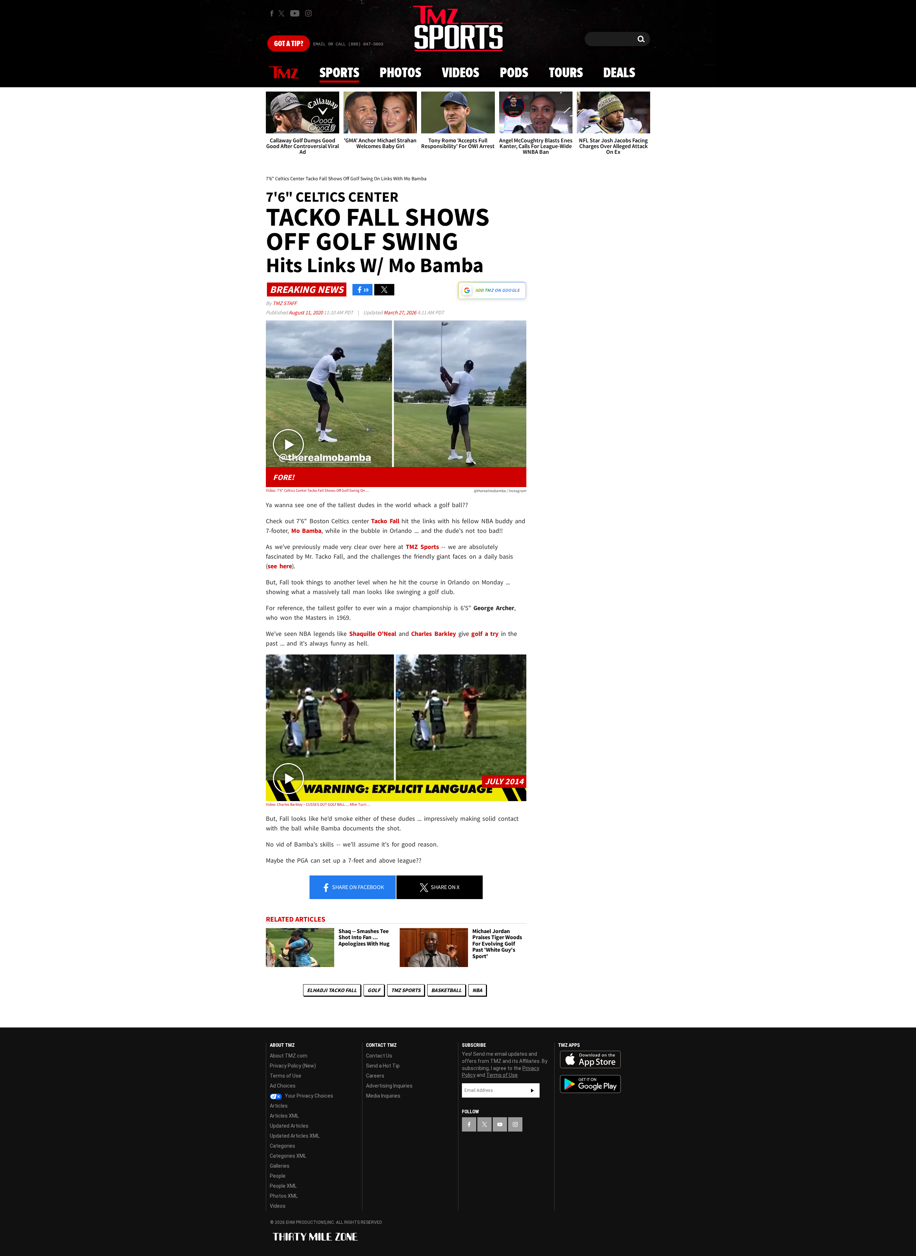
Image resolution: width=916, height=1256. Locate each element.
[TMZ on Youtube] (294, 13)
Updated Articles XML (295, 1136)
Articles (279, 1106)
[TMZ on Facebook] (272, 13)
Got (288, 44)
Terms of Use (285, 1076)
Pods (514, 73)
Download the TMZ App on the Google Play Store (590, 1084)
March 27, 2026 (400, 312)
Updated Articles (289, 1126)
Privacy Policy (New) (293, 1066)
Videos (460, 73)
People (278, 1176)
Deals (619, 73)
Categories (282, 1146)
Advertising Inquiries (389, 1086)
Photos (400, 73)
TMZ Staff (285, 303)
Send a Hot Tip (383, 1066)
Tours (566, 73)
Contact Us (379, 1056)
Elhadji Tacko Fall (332, 990)
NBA (477, 990)
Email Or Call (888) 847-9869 (348, 44)
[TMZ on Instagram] (308, 13)
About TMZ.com (288, 1056)
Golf (373, 990)
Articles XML (284, 1116)
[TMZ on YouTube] (500, 1124)
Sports (339, 73)
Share (357, 887)
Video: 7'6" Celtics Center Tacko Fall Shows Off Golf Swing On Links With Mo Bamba (318, 490)
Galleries (279, 1166)
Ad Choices (283, 1086)
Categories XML (288, 1156)
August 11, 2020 (306, 312)
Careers (375, 1076)
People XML (283, 1186)
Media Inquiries (383, 1096)
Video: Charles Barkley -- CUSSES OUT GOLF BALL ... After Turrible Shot (318, 804)
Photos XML (284, 1196)
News (283, 73)
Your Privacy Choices (308, 1096)
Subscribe (532, 1090)
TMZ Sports (422, 547)
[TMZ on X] (282, 13)
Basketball (446, 990)
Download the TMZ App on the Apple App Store (590, 1060)
